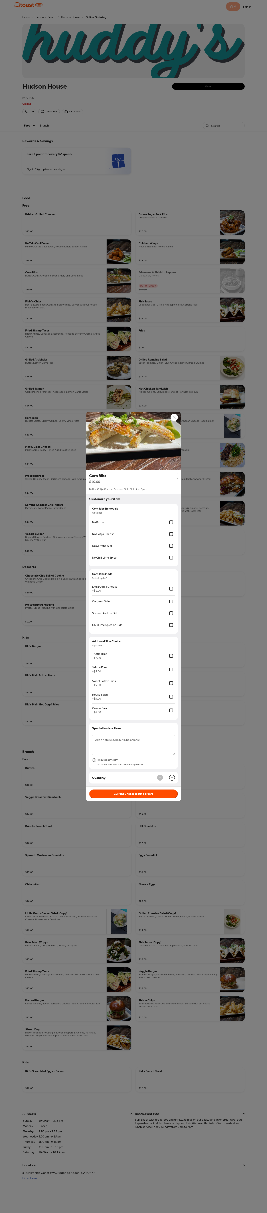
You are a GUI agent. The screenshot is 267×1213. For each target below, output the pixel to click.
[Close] (174, 417)
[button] (133, 441)
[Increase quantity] (172, 778)
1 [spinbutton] (166, 778)
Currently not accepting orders (133, 793)
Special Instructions (107, 728)
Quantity (99, 778)
